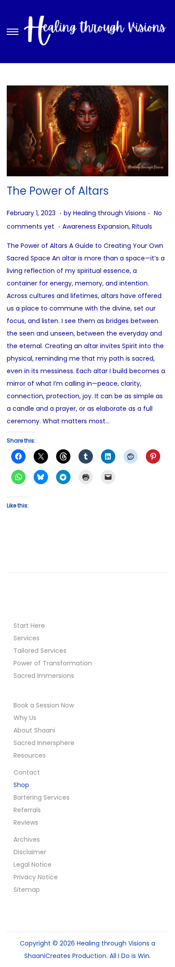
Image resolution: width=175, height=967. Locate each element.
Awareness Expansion (95, 226)
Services (26, 638)
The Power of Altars (58, 190)
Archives (26, 839)
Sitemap (26, 889)
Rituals (142, 226)
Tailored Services (39, 650)
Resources (29, 755)
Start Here (29, 625)
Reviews (25, 822)
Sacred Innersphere (43, 742)
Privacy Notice (35, 877)
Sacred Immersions (43, 675)
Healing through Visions (109, 213)
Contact (26, 772)
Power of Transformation (52, 663)
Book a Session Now (43, 705)
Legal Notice (32, 864)
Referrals (27, 809)
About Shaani (34, 730)
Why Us (24, 717)
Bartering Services (41, 797)
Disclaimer (29, 852)
